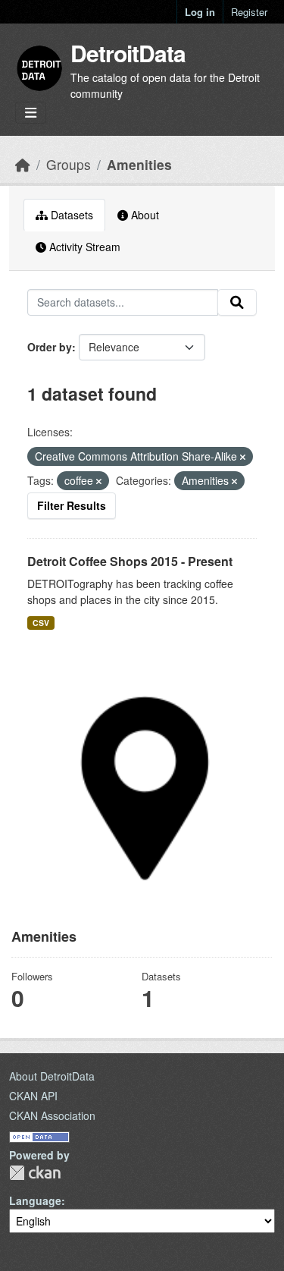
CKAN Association (52, 1115)
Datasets (70, 214)
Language (35, 1200)
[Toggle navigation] (30, 113)
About (143, 214)
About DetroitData (52, 1076)
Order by (49, 346)
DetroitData (128, 52)
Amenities (139, 164)
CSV (41, 622)
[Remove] (242, 457)
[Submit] (237, 302)
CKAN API (33, 1095)
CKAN (35, 1173)
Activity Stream (83, 246)
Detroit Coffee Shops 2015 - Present (130, 561)
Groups (68, 164)
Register (249, 12)
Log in (200, 12)
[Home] (22, 164)
